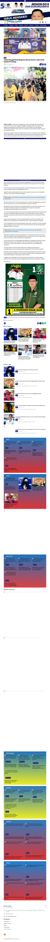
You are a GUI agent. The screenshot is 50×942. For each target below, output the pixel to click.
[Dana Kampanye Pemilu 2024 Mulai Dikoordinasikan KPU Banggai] (11, 445)
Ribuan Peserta (33, 317)
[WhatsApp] (45, 323)
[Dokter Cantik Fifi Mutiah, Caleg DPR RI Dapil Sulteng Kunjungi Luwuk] (10, 348)
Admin (8, 64)
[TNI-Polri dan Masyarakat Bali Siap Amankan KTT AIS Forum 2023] (25, 794)
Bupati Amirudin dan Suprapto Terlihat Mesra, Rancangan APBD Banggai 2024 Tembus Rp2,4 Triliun (24, 765)
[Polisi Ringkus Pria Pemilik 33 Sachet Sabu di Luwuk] (15, 889)
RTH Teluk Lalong (41, 317)
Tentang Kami (7, 927)
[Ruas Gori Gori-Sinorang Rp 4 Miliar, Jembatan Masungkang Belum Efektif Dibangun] (38, 760)
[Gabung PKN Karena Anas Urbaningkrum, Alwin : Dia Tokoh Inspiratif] (39, 349)
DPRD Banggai (8, 761)
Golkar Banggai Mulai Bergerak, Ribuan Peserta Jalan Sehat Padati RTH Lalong (10, 488)
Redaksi (5, 925)
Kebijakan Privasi (7, 923)
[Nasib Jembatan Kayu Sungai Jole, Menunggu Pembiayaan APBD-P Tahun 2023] (11, 562)
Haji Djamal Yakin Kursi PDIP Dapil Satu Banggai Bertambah (39, 341)
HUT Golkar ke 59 (11, 317)
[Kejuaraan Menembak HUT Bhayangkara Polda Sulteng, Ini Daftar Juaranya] (15, 848)
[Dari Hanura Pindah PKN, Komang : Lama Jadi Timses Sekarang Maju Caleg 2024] (25, 350)
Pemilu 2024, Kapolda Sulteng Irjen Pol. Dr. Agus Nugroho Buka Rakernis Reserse (34, 856)
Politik (5, 57)
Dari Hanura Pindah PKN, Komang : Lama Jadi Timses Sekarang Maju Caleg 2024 (24, 357)
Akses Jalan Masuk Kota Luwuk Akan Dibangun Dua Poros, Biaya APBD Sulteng (10, 584)
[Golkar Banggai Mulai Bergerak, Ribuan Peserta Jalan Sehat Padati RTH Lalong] (11, 482)
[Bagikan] (45, 64)
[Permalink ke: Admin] (5, 64)
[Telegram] (43, 323)
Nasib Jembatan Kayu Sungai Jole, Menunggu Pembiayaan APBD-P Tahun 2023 (11, 568)
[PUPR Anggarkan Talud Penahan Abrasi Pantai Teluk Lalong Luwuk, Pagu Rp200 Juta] (25, 562)
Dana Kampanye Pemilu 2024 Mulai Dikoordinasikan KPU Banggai (11, 452)
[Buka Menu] (43, 22)
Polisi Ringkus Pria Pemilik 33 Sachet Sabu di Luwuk (14, 898)
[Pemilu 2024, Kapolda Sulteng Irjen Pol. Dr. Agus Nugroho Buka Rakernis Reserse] (35, 848)
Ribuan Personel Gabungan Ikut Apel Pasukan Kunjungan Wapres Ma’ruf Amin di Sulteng (34, 838)
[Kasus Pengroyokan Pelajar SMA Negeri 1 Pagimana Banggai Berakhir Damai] (35, 889)
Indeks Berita (6, 921)
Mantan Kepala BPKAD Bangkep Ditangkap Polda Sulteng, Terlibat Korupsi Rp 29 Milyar (14, 838)
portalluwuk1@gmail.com (11, 916)
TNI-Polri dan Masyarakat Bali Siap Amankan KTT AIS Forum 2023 (24, 800)
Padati (26, 317)
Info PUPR (7, 564)
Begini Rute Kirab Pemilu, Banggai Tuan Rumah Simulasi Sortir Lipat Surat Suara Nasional (38, 454)
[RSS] (5, 934)
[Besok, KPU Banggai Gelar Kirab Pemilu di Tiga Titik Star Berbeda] (11, 462)
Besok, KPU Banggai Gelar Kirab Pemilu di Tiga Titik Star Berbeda (11, 469)
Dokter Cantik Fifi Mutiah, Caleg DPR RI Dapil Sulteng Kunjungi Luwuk (9, 354)
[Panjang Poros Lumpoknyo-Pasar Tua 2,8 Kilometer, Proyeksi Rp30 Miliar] (38, 562)
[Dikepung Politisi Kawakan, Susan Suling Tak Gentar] (10, 334)
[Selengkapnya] (45, 906)
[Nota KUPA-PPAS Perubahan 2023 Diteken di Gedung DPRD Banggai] (11, 774)
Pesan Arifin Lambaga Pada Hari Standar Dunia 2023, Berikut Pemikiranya (11, 800)
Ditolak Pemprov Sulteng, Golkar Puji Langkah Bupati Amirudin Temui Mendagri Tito (11, 765)
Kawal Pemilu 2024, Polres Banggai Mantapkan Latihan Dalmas (25, 452)
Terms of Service (7, 929)
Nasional (7, 796)
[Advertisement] (25, 113)
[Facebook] (38, 323)
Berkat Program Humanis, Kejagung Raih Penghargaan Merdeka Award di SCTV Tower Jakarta (11, 815)
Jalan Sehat (20, 317)
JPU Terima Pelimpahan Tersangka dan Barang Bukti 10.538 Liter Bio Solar (13, 880)
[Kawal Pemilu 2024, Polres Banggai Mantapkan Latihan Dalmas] (25, 445)
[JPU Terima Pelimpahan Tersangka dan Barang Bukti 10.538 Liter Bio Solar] (15, 871)
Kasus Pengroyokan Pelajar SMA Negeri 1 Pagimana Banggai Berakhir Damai (34, 898)
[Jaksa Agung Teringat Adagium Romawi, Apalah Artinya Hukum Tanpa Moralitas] (38, 794)
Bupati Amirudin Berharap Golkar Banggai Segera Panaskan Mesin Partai (24, 340)
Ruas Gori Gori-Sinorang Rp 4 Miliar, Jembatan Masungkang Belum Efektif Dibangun (38, 767)
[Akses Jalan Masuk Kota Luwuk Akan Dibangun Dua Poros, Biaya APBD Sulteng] (11, 577)
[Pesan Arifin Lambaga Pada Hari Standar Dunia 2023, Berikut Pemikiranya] (11, 794)
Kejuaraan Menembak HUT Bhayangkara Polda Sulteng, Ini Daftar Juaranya (14, 857)
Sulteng (7, 834)
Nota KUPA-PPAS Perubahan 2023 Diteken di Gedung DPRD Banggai (11, 781)
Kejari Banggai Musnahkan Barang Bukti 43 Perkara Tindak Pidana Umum (35, 880)
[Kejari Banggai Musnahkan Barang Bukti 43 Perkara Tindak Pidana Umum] (35, 871)
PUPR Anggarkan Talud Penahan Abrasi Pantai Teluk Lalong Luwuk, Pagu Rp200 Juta (25, 568)
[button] (40, 22)
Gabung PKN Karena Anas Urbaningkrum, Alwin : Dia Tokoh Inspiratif (38, 356)
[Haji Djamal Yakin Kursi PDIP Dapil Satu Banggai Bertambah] (39, 333)
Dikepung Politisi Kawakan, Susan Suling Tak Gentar (9, 342)
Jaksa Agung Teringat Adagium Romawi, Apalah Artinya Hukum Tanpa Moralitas (38, 801)
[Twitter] (40, 323)
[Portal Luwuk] (13, 22)
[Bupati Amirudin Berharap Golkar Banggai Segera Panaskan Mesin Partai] (25, 332)
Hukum (7, 876)
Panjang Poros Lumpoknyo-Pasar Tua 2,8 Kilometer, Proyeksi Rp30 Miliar (38, 568)
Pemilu (7, 447)
